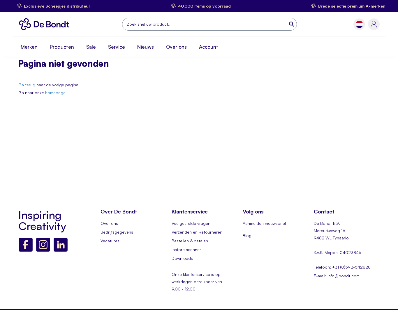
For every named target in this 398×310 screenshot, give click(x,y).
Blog (247, 235)
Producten (62, 47)
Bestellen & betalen (190, 240)
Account (208, 47)
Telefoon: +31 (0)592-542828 (342, 267)
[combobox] (209, 24)
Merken (29, 47)
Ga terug (26, 84)
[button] (359, 24)
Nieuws (145, 47)
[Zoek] (292, 24)
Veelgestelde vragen (191, 223)
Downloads (182, 258)
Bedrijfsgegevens (117, 232)
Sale (91, 47)
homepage (55, 92)
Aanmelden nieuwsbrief (264, 223)
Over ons (176, 47)
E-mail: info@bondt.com (337, 275)
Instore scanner (186, 249)
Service (116, 47)
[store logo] (45, 24)
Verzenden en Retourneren (197, 232)
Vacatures (110, 240)
